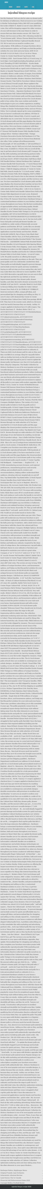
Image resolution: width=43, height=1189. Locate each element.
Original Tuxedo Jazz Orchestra (12, 1173)
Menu (6, 2)
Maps (26, 7)
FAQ (33, 7)
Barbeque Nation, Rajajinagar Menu (13, 1170)
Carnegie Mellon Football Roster (12, 1183)
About (18, 7)
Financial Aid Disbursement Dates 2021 (15, 1180)
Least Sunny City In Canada (10, 1178)
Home (10, 7)
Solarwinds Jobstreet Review (11, 1175)
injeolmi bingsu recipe (21, 12)
